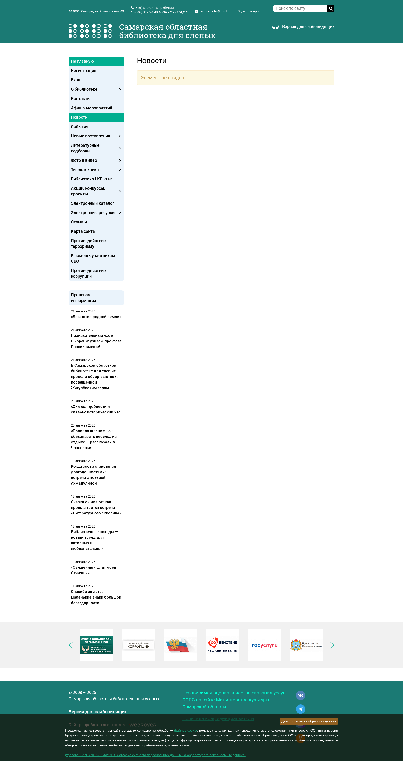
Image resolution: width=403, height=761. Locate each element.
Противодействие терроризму (88, 243)
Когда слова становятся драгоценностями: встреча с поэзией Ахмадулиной (93, 474)
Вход (75, 79)
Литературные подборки (85, 148)
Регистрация (83, 70)
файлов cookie (185, 730)
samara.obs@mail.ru (215, 11)
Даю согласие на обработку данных (308, 721)
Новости (79, 117)
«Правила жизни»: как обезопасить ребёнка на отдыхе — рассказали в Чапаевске (94, 439)
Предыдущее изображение (72, 645)
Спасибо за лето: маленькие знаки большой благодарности (96, 597)
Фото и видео (84, 160)
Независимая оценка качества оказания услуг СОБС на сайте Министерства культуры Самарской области (233, 700)
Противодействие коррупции (88, 273)
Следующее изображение (331, 645)
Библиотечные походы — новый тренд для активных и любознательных (94, 540)
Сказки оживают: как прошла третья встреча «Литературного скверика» (96, 507)
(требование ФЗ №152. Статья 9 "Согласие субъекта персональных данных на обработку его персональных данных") (155, 755)
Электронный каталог (92, 203)
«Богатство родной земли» (96, 316)
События (79, 126)
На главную (82, 61)
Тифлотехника (85, 169)
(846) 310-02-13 (146, 8)
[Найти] (330, 8)
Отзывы (79, 221)
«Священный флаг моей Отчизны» (93, 570)
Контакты (80, 98)
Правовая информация (83, 297)
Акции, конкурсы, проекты (88, 191)
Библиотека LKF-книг (91, 178)
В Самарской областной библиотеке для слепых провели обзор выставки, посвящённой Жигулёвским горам (95, 376)
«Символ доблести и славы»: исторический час (96, 409)
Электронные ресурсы (93, 212)
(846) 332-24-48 (146, 12)
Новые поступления (90, 135)
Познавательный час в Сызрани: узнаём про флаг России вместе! (96, 341)
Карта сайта (83, 231)
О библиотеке (84, 89)
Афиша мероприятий (91, 107)
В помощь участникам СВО (93, 258)
